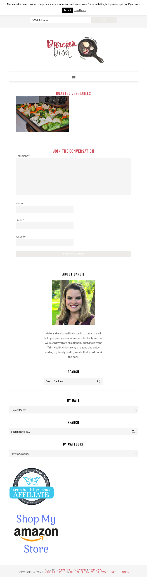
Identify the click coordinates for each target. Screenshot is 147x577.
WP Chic (96, 569)
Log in (125, 572)
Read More (80, 10)
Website (21, 236)
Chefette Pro (55, 572)
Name (20, 203)
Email (20, 220)
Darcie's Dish (73, 50)
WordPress (109, 572)
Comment (23, 156)
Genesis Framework (84, 572)
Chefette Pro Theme (71, 569)
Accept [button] (67, 10)
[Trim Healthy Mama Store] (31, 508)
